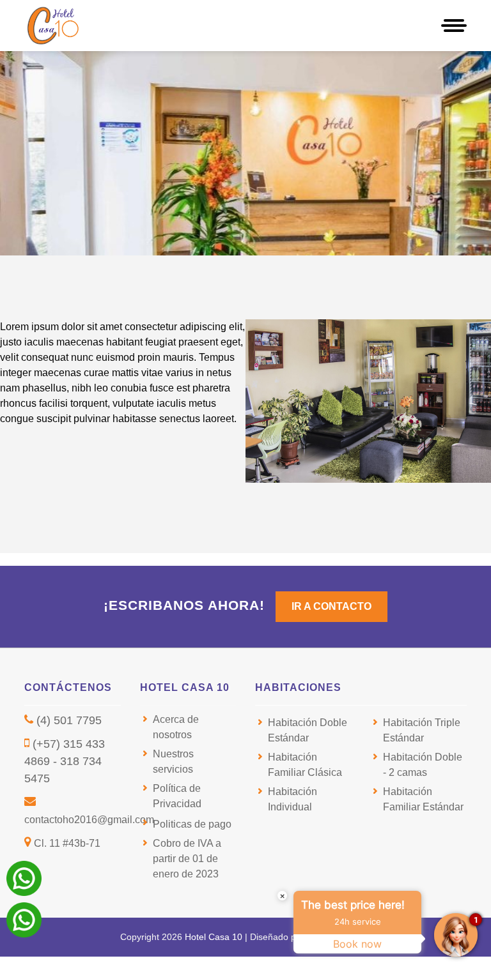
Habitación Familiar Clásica (305, 765)
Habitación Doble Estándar (307, 730)
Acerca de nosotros (176, 727)
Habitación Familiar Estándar (423, 799)
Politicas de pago (192, 824)
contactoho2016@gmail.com (89, 819)
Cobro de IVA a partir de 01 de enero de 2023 (187, 858)
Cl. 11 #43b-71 (67, 843)
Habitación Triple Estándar (421, 730)
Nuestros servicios (173, 761)
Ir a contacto (331, 606)
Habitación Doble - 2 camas (422, 765)
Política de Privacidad (177, 796)
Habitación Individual (292, 799)
